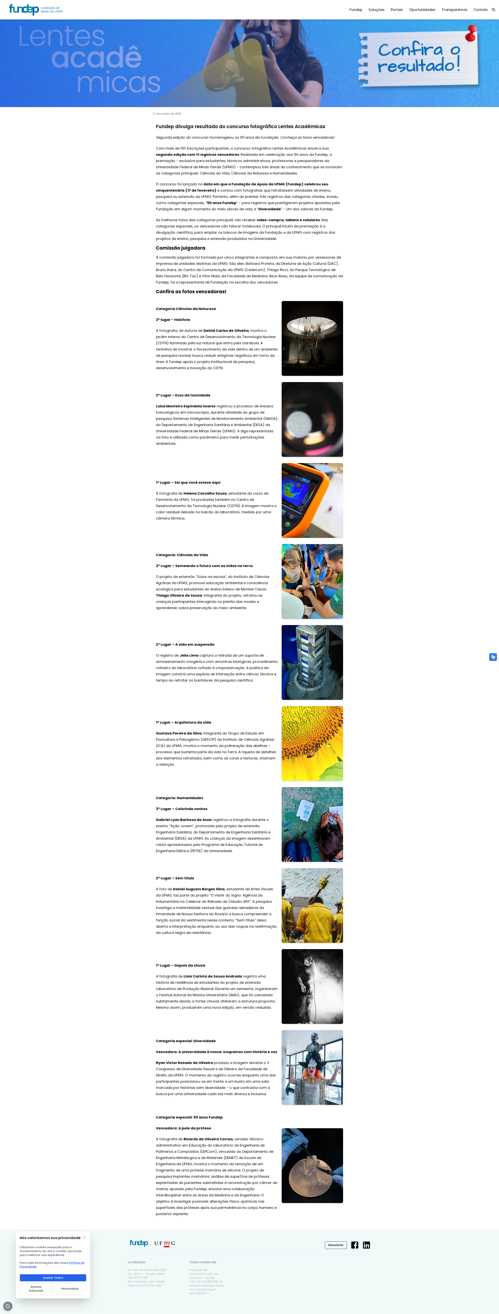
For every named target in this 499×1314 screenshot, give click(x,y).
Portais (397, 9)
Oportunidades (422, 9)
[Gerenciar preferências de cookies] (7, 1306)
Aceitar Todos (53, 1278)
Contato (480, 9)
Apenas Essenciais (36, 1289)
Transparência (454, 9)
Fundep (355, 9)
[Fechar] (84, 1237)
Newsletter (336, 1245)
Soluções (377, 9)
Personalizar (70, 1289)
